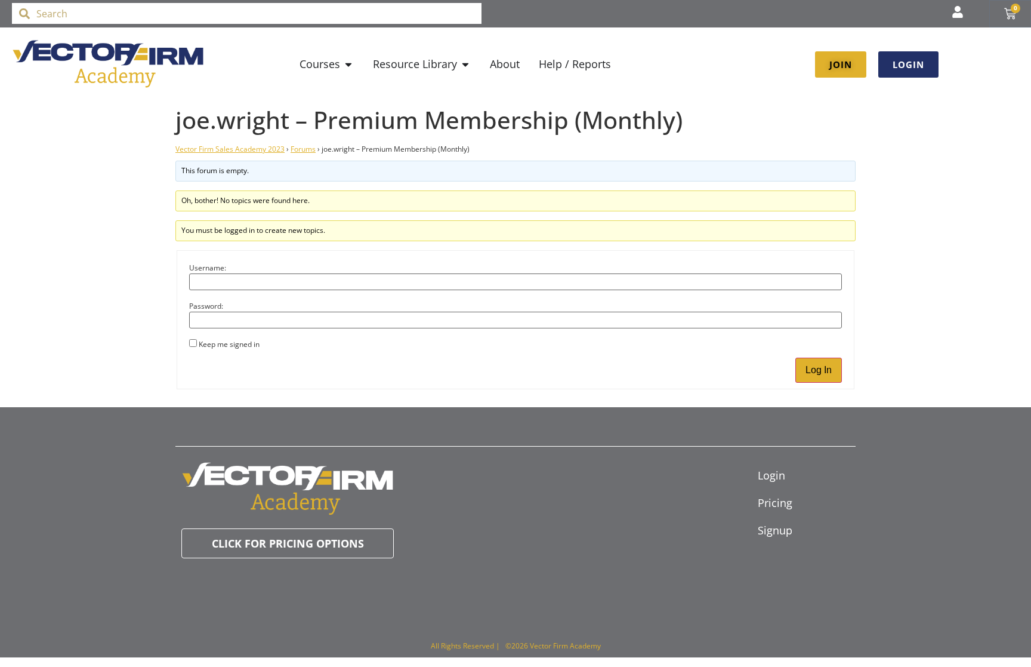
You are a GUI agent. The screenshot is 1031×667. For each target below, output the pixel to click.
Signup (775, 530)
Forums (303, 149)
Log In (818, 370)
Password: (206, 306)
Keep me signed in (229, 344)
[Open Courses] (348, 64)
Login (771, 475)
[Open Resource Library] (465, 64)
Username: (207, 268)
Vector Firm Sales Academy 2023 (230, 149)
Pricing (775, 503)
